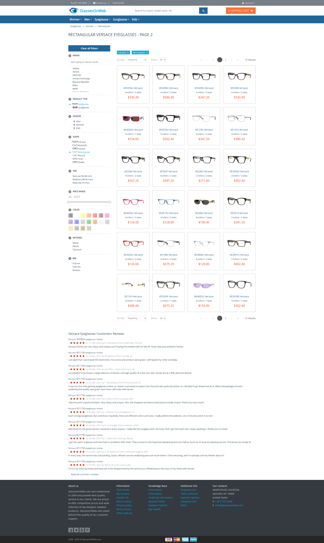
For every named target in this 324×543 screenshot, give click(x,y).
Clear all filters (89, 48)
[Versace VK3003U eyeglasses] (133, 201)
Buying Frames (156, 501)
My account (122, 493)
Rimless (76, 270)
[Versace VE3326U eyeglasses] (239, 160)
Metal (75, 242)
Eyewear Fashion (157, 505)
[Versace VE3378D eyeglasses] (239, 285)
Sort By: (121, 59)
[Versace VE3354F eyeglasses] (168, 285)
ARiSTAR (77, 75)
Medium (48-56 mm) (83, 179)
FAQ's (184, 505)
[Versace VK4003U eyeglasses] (133, 118)
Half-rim (77, 266)
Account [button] (249, 2)
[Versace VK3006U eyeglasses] (204, 243)
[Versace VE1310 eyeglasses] (133, 285)
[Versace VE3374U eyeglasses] (168, 118)
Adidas (76, 68)
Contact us (101, 2)
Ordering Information (160, 497)
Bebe (75, 85)
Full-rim (76, 263)
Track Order (118, 2)
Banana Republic (81, 81)
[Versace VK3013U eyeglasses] (168, 201)
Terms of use (123, 509)
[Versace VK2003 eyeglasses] (204, 201)
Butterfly (82, 145)
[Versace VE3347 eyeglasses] (168, 160)
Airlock (76, 71)
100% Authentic (189, 493)
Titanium (77, 249)
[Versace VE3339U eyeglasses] (204, 76)
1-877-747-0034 (223, 501)
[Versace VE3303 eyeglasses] (204, 160)
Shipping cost (188, 489)
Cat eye (82, 141)
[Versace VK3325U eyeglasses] (133, 243)
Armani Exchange (81, 78)
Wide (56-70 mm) (81, 182)
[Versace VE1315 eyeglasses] (239, 118)
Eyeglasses (101, 19)
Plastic (76, 246)
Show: (154, 59)
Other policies (124, 513)
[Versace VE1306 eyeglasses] (168, 243)
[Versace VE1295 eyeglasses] (204, 118)
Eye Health (154, 509)
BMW (75, 88)
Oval (80, 158)
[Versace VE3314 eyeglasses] (239, 201)
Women (75, 19)
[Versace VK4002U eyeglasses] (204, 285)
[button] (89, 55)
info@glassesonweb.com (229, 505)
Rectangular (83, 152)
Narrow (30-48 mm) (82, 176)
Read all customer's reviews (85, 474)
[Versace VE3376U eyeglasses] (133, 76)
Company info (188, 501)
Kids (134, 19)
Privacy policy (124, 505)
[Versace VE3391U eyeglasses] (239, 243)
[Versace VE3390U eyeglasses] (168, 76)
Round (81, 155)
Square (81, 148)
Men (87, 19)
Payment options (190, 497)
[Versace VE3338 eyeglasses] (239, 76)
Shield (81, 162)
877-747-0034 (80, 2)
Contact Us (122, 497)
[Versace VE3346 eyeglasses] (133, 160)
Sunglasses (120, 19)
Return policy (123, 501)
